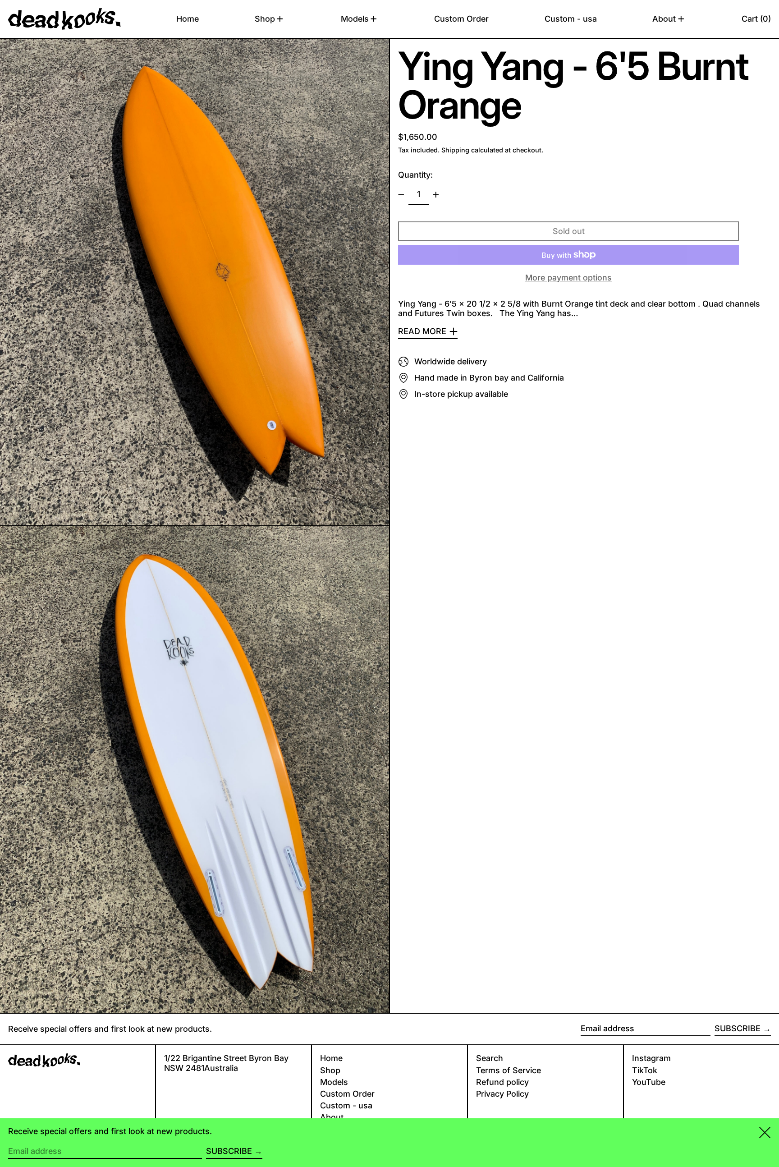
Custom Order (347, 1093)
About (332, 1117)
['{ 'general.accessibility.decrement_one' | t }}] (401, 195)
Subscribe (738, 1028)
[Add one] (436, 195)
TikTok (644, 1070)
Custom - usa (346, 1105)
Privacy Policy (502, 1093)
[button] (756, 19)
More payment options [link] (568, 277)
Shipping (455, 150)
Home (331, 1058)
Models (334, 1082)
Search (489, 1058)
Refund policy (502, 1082)
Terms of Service (508, 1070)
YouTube (648, 1082)
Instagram (651, 1058)
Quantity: (415, 174)
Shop (330, 1070)
